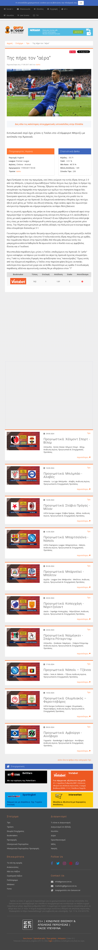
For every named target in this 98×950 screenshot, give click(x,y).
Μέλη (53, 844)
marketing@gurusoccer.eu (66, 886)
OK (81, 3)
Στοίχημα (19, 43)
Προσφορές (12, 840)
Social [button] (9, 9)
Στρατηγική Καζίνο (14, 876)
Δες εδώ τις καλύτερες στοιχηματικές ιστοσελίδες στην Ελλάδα (49, 124)
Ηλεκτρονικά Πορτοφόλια (17, 844)
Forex (9, 888)
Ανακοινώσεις (12, 867)
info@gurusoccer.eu (63, 881)
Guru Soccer (27, 938)
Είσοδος (40, 9)
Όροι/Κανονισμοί (58, 840)
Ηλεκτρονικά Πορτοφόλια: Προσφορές (23, 848)
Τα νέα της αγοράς (14, 863)
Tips (27, 43)
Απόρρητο (62, 938)
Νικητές (54, 848)
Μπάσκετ (10, 884)
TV (37, 15)
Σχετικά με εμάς (39, 938)
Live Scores (24, 15)
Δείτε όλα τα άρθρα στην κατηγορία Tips (74, 760)
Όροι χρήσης (51, 938)
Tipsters (10, 827)
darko (38, 65)
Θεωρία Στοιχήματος (15, 831)
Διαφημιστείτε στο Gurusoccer (67, 890)
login (50, 941)
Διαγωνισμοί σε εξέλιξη (61, 827)
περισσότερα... (83, 457)
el (65, 9)
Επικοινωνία (24, 9)
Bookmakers (12, 835)
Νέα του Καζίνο (13, 871)
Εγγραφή (54, 9)
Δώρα (53, 835)
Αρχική (10, 43)
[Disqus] (49, 327)
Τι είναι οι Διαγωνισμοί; (61, 822)
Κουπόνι (54, 831)
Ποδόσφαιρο (12, 880)
